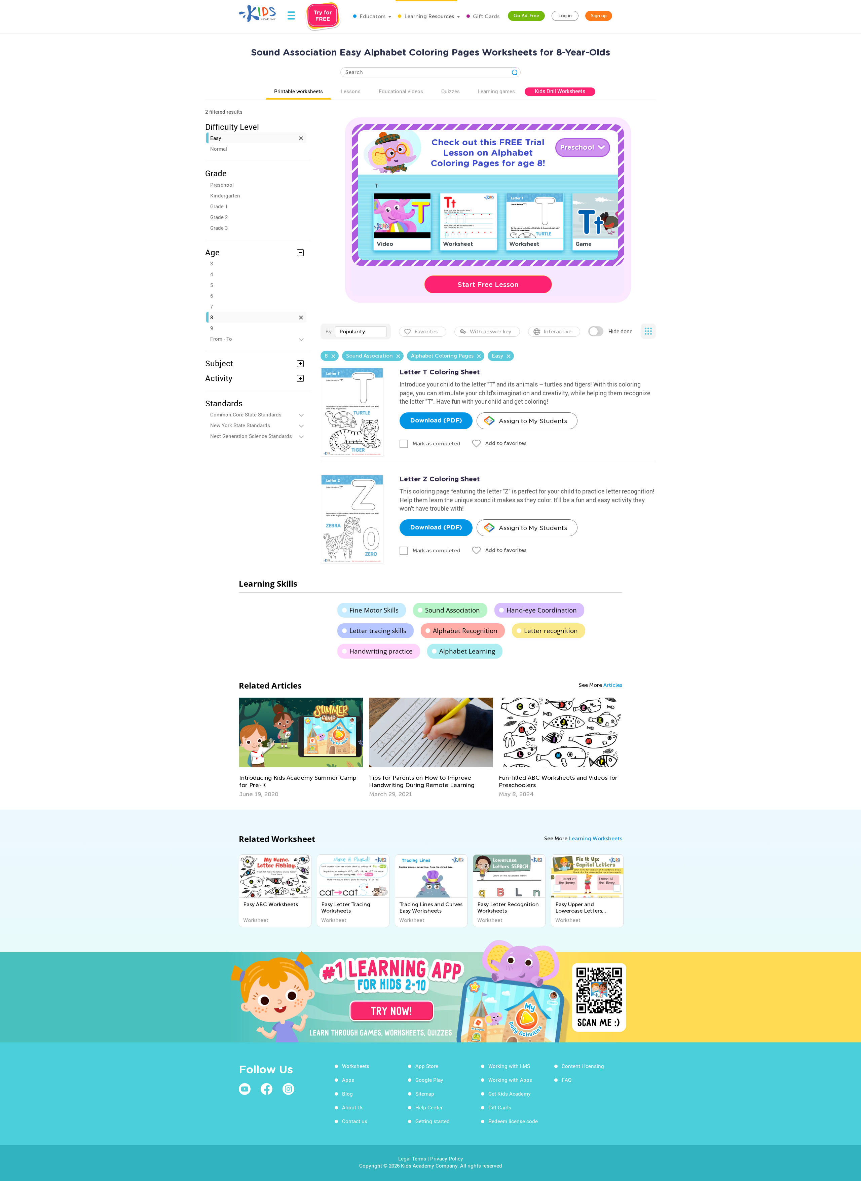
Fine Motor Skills (374, 610)
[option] (301, 748)
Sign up (599, 16)
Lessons (351, 91)
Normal (218, 148)
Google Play (429, 1079)
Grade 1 (219, 206)
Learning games (496, 91)
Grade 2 (219, 217)
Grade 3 (219, 227)
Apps (348, 1079)
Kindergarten (225, 195)
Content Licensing (583, 1066)
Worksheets (355, 1066)
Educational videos (401, 91)
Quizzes (450, 91)
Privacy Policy (446, 1158)
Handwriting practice (381, 651)
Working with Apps (510, 1079)
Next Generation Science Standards (251, 436)
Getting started (432, 1121)
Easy (215, 138)
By (328, 331)
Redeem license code (513, 1121)
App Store (426, 1066)
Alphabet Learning (467, 651)
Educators (371, 16)
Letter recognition (551, 630)
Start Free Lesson (488, 285)
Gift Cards (485, 16)
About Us (353, 1107)
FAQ (566, 1079)
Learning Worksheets (595, 838)
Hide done (620, 331)
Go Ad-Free (526, 16)
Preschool (222, 184)
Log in (565, 16)
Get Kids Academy (509, 1093)
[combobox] (361, 331)
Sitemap (424, 1093)
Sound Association (452, 610)
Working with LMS (509, 1066)
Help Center (429, 1107)
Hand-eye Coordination (542, 610)
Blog (347, 1093)
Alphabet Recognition (465, 630)
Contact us (354, 1121)
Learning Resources (428, 16)
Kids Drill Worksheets (560, 91)
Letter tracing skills (377, 630)
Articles (612, 685)
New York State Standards (240, 425)
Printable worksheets (298, 91)
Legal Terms (412, 1158)
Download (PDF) (436, 421)
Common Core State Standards (246, 414)
